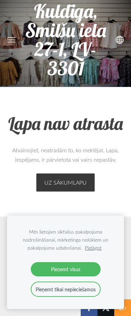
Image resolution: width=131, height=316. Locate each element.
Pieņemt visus (65, 269)
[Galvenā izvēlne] (11, 39)
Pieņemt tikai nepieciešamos (66, 289)
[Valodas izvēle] (119, 39)
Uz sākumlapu (65, 182)
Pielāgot (93, 247)
